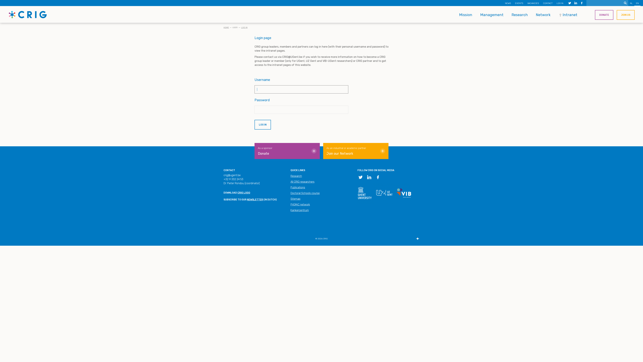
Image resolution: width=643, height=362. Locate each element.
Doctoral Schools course (305, 193)
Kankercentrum (300, 210)
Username (262, 80)
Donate (604, 15)
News (508, 3)
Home (226, 27)
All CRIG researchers (302, 181)
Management (492, 15)
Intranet (570, 15)
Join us (625, 15)
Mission (465, 15)
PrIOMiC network (300, 204)
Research (520, 15)
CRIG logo (243, 192)
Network (543, 15)
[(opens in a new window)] (570, 3)
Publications (298, 187)
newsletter (255, 199)
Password (262, 100)
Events (519, 3)
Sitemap (295, 198)
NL (631, 3)
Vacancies (533, 3)
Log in (560, 3)
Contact (548, 3)
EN (637, 3)
